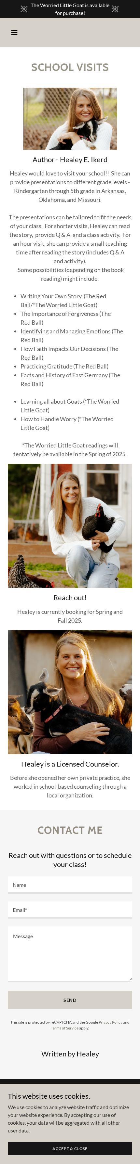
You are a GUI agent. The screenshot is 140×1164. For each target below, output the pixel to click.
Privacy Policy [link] (110, 1022)
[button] (22, 32)
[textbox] (70, 885)
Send (70, 1000)
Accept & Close (70, 1148)
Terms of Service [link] (64, 1028)
